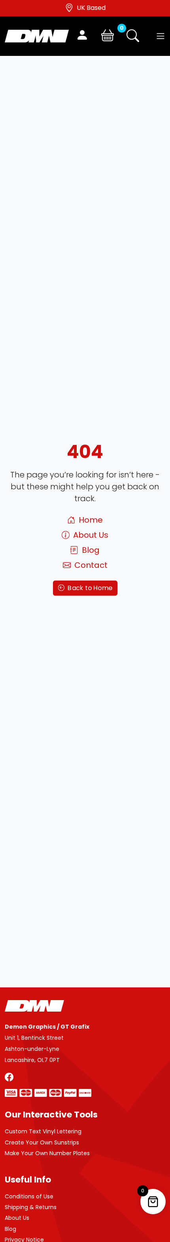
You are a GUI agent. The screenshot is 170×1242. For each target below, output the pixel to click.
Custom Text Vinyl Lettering (43, 1131)
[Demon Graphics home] (37, 35)
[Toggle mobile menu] (160, 36)
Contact (90, 565)
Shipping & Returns (31, 1207)
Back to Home (89, 588)
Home (90, 519)
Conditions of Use (29, 1196)
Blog (90, 550)
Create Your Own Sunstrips (42, 1142)
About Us (89, 534)
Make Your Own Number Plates (47, 1153)
